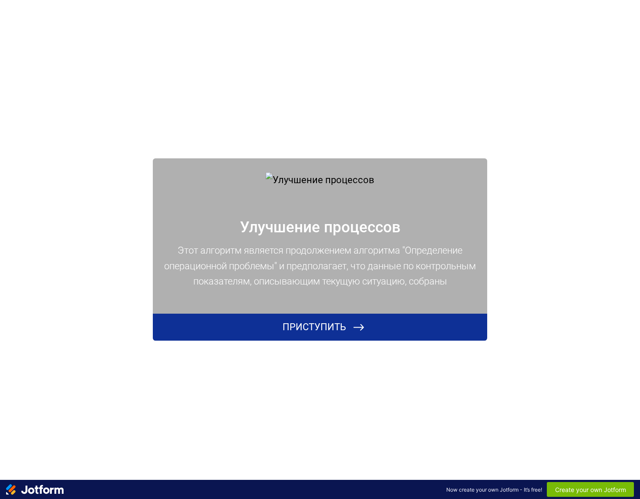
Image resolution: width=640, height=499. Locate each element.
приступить (314, 327)
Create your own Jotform (590, 489)
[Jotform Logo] (35, 489)
